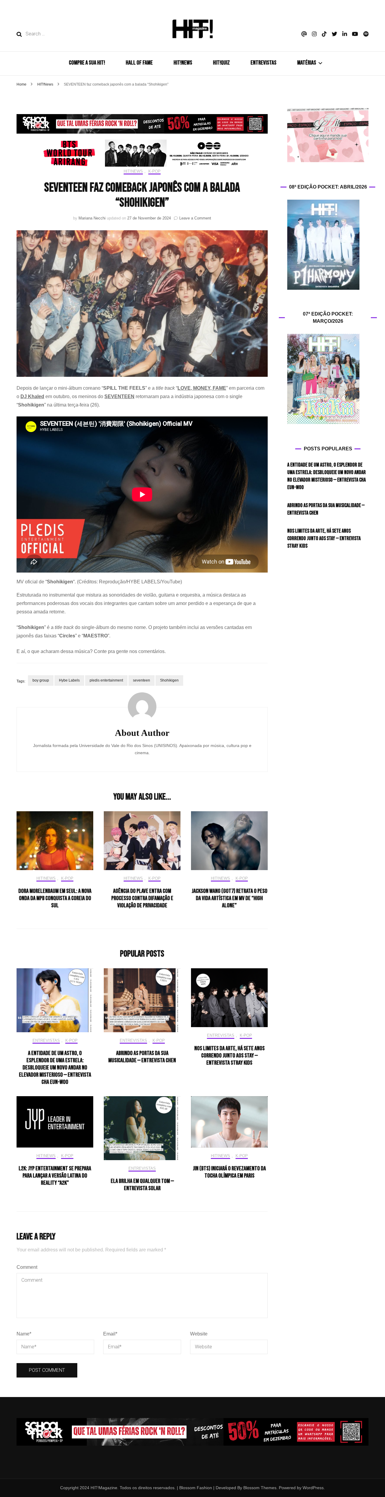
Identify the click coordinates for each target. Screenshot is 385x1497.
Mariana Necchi (92, 218)
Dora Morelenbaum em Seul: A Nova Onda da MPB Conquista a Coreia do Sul (54, 898)
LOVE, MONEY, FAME (201, 388)
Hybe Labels (69, 680)
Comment (27, 1267)
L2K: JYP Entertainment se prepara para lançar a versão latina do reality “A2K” (55, 1176)
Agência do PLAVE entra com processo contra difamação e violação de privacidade (142, 898)
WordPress (313, 1487)
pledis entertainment (106, 680)
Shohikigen (169, 680)
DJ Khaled (32, 396)
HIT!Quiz (221, 62)
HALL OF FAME (139, 62)
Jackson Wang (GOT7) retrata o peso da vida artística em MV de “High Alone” (229, 898)
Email (110, 1333)
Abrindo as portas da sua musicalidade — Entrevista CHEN (142, 1057)
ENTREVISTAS (263, 62)
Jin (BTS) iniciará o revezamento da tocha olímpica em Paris (229, 1172)
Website (199, 1333)
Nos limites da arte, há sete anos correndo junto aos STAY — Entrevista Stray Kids (229, 1055)
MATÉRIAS (306, 62)
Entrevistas (46, 1040)
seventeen (141, 680)
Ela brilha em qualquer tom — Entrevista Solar (142, 1185)
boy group (40, 680)
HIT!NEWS (183, 62)
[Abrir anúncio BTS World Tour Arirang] (142, 153)
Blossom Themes (259, 1487)
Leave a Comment (195, 218)
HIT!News (133, 171)
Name (24, 1333)
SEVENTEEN (119, 396)
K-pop (154, 171)
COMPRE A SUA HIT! (87, 62)
